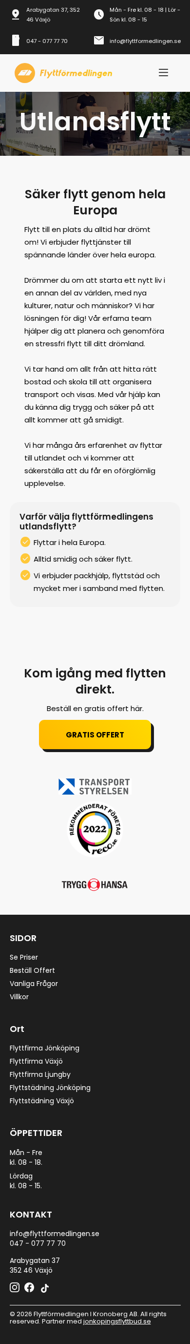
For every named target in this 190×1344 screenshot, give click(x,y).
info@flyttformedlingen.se (145, 41)
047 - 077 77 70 (47, 41)
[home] (61, 73)
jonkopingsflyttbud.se (117, 1321)
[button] (163, 73)
